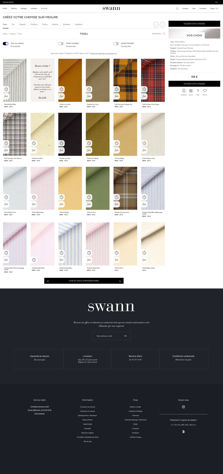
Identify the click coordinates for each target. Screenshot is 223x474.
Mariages (24, 8)
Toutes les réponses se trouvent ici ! (103, 53)
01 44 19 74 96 (135, 360)
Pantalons (135, 433)
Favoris (205, 95)
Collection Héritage (135, 411)
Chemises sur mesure (87, 411)
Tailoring (14, 8)
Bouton (55, 24)
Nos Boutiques (8, 2)
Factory (13, 34)
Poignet (22, 24)
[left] (156, 24)
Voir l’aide (42, 97)
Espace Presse (87, 420)
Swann (5, 34)
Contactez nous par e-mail (39, 406)
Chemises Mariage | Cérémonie (135, 420)
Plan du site (88, 441)
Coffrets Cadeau (135, 437)
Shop (5, 8)
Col (13, 24)
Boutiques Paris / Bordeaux (87, 415)
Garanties (87, 428)
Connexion (202, 8)
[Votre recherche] (177, 8)
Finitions (34, 24)
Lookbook (34, 8)
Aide (193, 8)
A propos (185, 8)
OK (125, 336)
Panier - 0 (214, 9)
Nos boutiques (39, 413)
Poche (44, 24)
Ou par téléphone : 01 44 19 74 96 (39, 410)
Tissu (5, 24)
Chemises (135, 415)
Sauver (191, 95)
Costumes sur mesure (87, 407)
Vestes (135, 424)
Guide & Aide (87, 424)
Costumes (135, 428)
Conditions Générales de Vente (87, 437)
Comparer (184, 95)
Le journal (44, 8)
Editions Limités (135, 407)
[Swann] (111, 8)
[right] (162, 24)
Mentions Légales (87, 433)
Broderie (66, 24)
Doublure (78, 24)
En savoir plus (15, 46)
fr (216, 2)
